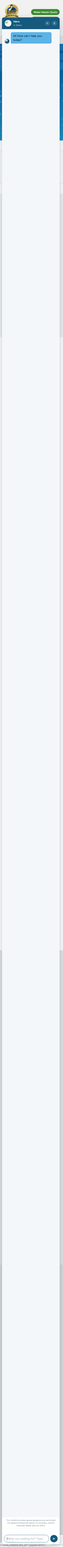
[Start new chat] (47, 23)
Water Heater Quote (45, 12)
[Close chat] (54, 23)
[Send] (54, 1538)
